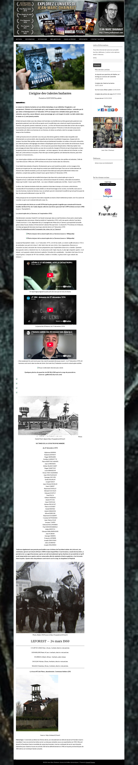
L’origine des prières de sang (103, 94)
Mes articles (55, 39)
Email (95, 58)
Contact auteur (97, 39)
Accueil (19, 39)
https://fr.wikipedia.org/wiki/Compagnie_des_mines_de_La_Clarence (38, 229)
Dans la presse (70, 39)
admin (59, 98)
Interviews (42, 39)
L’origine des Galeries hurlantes (104, 83)
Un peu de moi (99, 98)
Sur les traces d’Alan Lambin (103, 90)
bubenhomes (20, 102)
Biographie (30, 39)
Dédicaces (83, 39)
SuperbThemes (90, 762)
